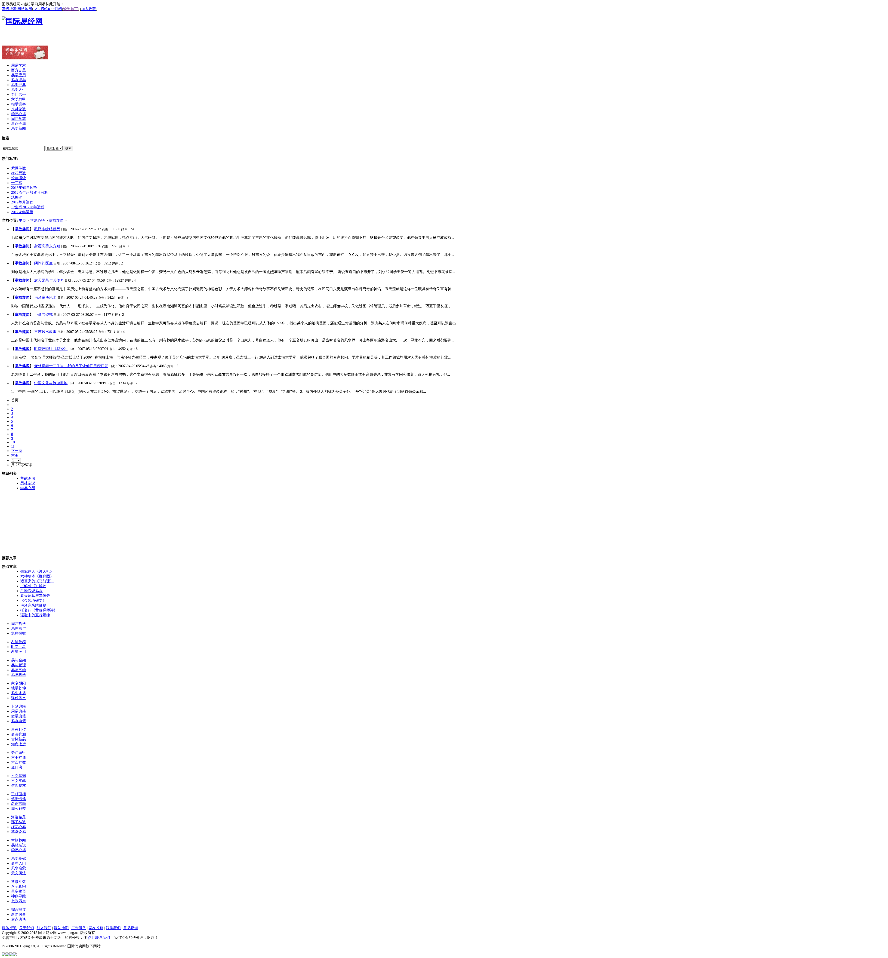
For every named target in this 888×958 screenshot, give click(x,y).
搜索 (68, 148)
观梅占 (16, 197)
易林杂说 (27, 483)
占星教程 (18, 642)
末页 (14, 456)
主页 (22, 220)
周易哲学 (18, 624)
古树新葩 (18, 739)
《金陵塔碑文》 (33, 600)
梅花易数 (18, 173)
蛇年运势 (18, 178)
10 (13, 442)
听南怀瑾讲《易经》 (51, 349)
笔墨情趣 (18, 799)
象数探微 (18, 633)
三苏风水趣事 (45, 332)
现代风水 (18, 698)
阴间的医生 (43, 263)
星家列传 (18, 729)
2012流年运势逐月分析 (29, 192)
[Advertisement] (56, 39)
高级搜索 (9, 9)
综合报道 (18, 910)
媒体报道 (9, 928)
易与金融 (18, 660)
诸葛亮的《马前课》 (37, 581)
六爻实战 (18, 781)
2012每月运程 (22, 202)
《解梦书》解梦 (33, 586)
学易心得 (37, 220)
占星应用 (18, 652)
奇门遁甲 (18, 753)
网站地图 (24, 9)
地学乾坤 (18, 688)
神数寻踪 (18, 896)
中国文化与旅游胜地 (51, 383)
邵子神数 (18, 822)
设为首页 (70, 9)
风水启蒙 (18, 868)
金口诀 (16, 767)
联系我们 (113, 928)
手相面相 (18, 794)
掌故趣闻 (56, 220)
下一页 (16, 451)
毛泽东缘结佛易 (47, 229)
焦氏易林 (18, 785)
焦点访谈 (18, 919)
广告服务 (78, 928)
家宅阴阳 (18, 683)
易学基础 (18, 858)
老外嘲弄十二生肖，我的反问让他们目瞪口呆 (71, 366)
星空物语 (18, 891)
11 (13, 446)
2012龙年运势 (22, 212)
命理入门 (18, 863)
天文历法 (18, 873)
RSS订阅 (55, 9)
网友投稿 (96, 928)
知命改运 (18, 744)
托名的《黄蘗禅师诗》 (38, 610)
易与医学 (18, 670)
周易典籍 (18, 711)
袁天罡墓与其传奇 (49, 280)
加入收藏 (88, 9)
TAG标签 (40, 9)
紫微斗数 (18, 168)
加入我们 (44, 928)
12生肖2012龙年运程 (27, 207)
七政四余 (18, 901)
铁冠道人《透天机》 (37, 571)
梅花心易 (18, 827)
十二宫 (16, 183)
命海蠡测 (18, 734)
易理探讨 (18, 628)
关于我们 (26, 928)
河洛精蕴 (18, 817)
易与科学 (18, 675)
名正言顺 (18, 804)
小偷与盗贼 (43, 314)
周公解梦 (18, 809)
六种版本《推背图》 (37, 576)
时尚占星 (18, 647)
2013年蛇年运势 (24, 188)
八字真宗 (18, 886)
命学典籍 (18, 716)
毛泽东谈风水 (45, 297)
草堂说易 (18, 832)
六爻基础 (18, 776)
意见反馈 (130, 928)
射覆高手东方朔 (47, 246)
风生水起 (18, 693)
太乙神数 (18, 762)
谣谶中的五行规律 (35, 615)
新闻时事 (18, 914)
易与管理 (18, 665)
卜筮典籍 (18, 706)
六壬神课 (18, 757)
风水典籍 (18, 721)
